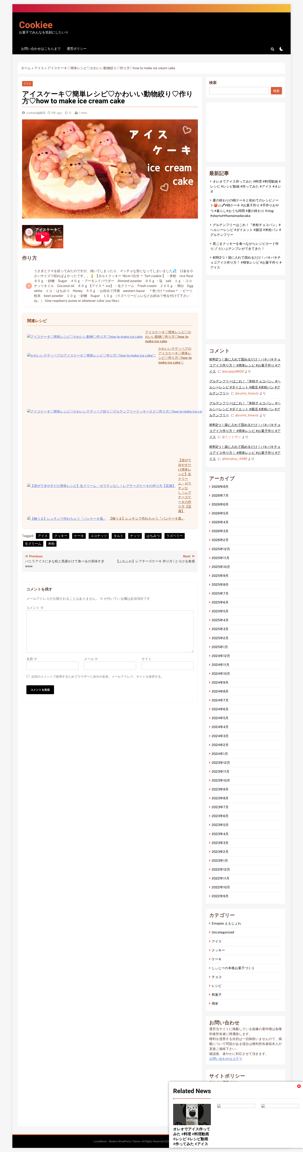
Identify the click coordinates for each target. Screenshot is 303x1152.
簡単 (215, 1004)
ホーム (26, 68)
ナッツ (135, 535)
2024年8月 (220, 691)
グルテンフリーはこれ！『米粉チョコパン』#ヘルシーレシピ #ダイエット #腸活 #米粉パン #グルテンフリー (245, 230)
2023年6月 (220, 816)
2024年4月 (220, 727)
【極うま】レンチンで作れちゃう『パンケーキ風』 (147, 518)
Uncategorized (223, 932)
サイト (147, 659)
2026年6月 (220, 504)
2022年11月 (220, 878)
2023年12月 (221, 763)
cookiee (36, 25)
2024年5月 (220, 718)
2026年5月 (220, 513)
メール (91, 659)
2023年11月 (220, 772)
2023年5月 (220, 825)
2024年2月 (220, 745)
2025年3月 (220, 629)
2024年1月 (220, 754)
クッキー (60, 535)
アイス (39, 68)
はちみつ (153, 535)
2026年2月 (220, 540)
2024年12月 (221, 656)
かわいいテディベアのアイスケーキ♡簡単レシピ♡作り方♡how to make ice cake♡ (175, 355)
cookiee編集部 (36, 112)
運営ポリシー (77, 49)
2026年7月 (220, 495)
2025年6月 (220, 602)
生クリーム (33, 543)
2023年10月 (221, 780)
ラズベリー (174, 535)
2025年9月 (220, 576)
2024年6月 (220, 709)
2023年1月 (220, 861)
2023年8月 (220, 798)
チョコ (217, 977)
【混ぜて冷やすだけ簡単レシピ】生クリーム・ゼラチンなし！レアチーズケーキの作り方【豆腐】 (184, 485)
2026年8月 (220, 487)
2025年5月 (220, 611)
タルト (118, 535)
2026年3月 (220, 531)
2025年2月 (220, 638)
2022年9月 (220, 896)
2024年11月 (220, 665)
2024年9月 (220, 682)
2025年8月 (220, 585)
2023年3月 (220, 843)
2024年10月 (221, 674)
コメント (35, 607)
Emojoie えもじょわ (226, 923)
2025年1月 (220, 647)
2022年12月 (221, 869)
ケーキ (79, 535)
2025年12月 (221, 549)
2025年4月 (220, 620)
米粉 (51, 543)
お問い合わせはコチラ (225, 1058)
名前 (31, 659)
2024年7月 (220, 700)
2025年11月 (220, 558)
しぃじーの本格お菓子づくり (233, 968)
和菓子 (217, 995)
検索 (213, 83)
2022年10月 (221, 887)
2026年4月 (220, 522)
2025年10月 (221, 567)
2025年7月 (220, 593)
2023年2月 (220, 852)
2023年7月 (220, 807)
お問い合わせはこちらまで (41, 49)
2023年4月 (220, 834)
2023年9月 (220, 789)
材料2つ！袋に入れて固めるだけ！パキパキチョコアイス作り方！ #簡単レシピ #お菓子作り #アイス (246, 262)
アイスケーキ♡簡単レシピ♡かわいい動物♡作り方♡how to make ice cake (168, 336)
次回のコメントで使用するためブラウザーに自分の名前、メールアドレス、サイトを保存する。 (97, 676)
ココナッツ (98, 535)
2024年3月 (220, 736)
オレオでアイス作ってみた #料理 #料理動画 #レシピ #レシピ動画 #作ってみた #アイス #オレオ (191, 1139)
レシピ (217, 986)
